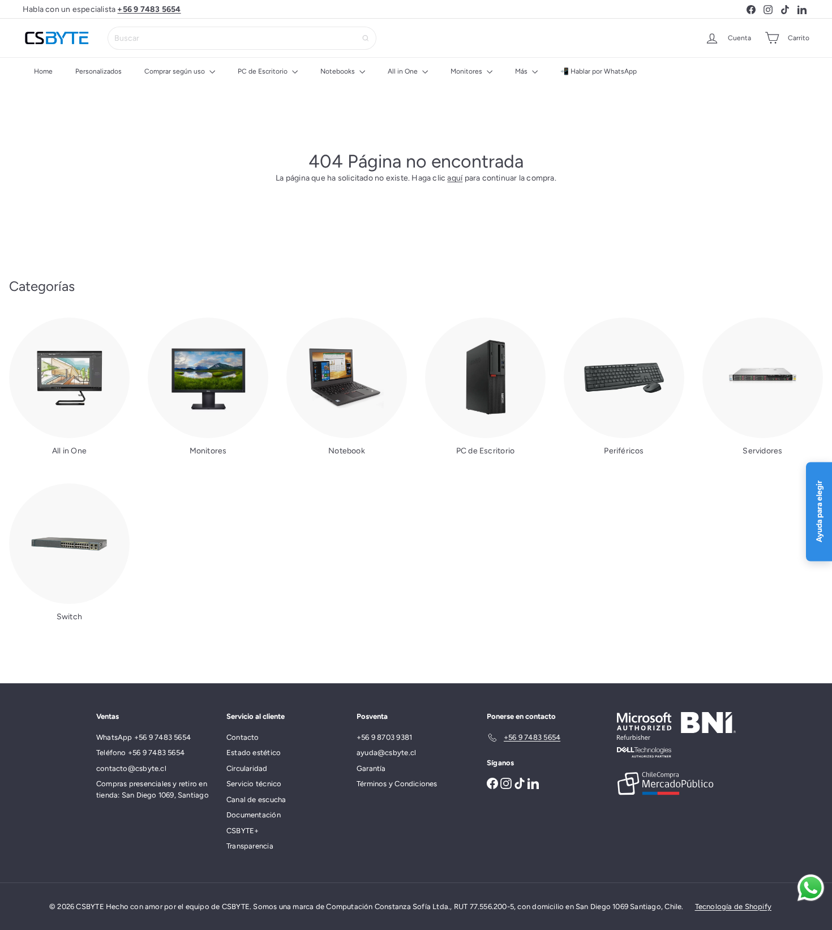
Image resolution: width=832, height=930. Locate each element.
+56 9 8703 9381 (384, 737)
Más (522, 71)
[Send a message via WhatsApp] (810, 887)
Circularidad (247, 768)
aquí (454, 178)
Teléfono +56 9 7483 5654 (140, 752)
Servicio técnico (253, 783)
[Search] (365, 38)
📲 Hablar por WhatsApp (598, 71)
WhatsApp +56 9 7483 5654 (143, 737)
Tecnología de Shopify (733, 906)
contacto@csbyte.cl (131, 768)
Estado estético (253, 752)
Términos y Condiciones (397, 783)
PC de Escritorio (263, 71)
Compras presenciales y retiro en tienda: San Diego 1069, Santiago (152, 789)
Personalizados (98, 71)
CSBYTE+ (242, 830)
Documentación (253, 815)
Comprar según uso (175, 71)
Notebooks (338, 71)
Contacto (242, 737)
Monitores (467, 71)
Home (43, 71)
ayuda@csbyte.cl (386, 752)
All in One (403, 71)
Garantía (371, 768)
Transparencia (249, 846)
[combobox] (242, 38)
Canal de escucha (256, 799)
